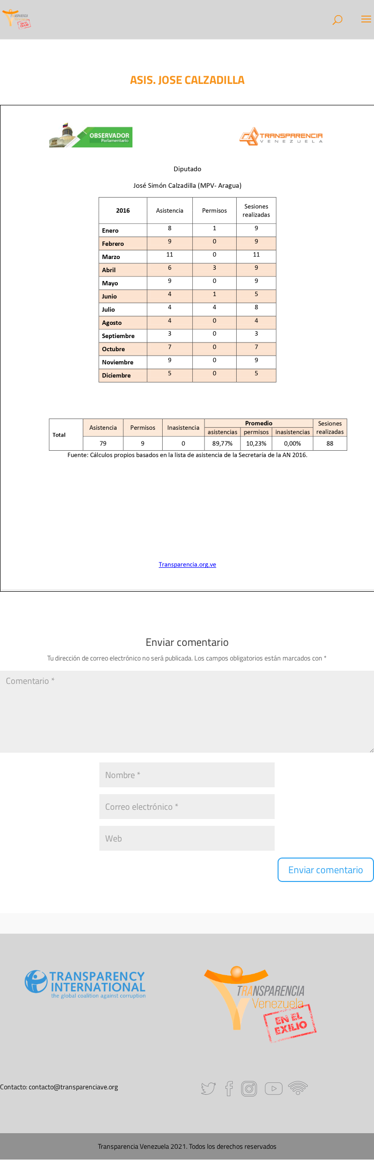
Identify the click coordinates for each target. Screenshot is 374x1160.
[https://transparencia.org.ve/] (187, 564)
